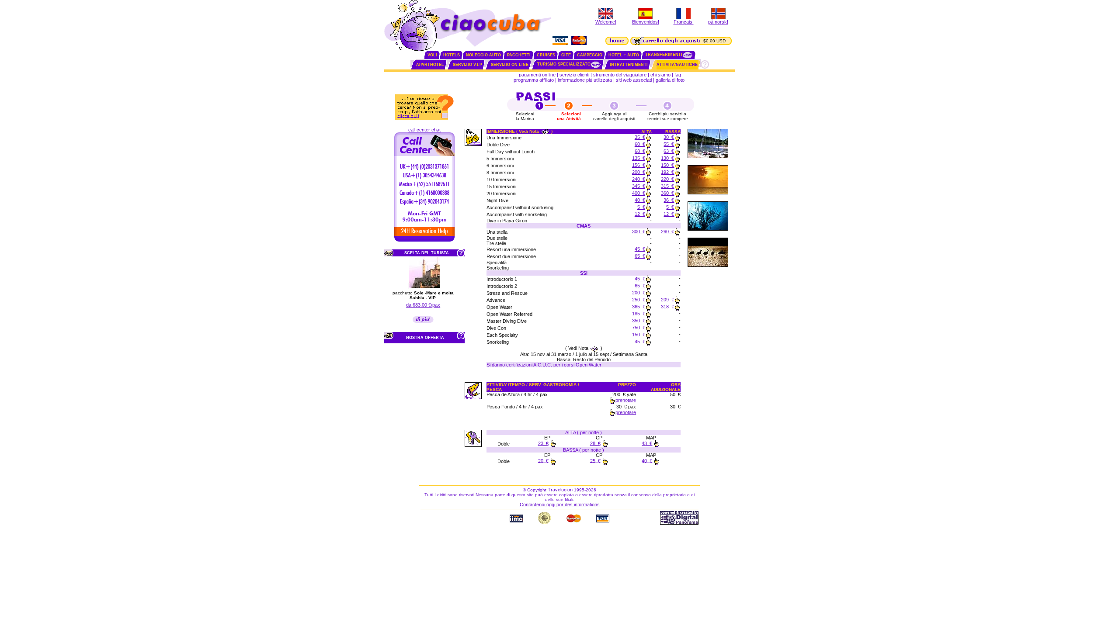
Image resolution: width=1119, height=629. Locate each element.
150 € (667, 165)
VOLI (432, 55)
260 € (667, 231)
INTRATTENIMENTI (629, 64)
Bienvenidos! (645, 21)
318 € (667, 306)
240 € (638, 179)
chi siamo (660, 74)
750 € (638, 327)
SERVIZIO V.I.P (467, 64)
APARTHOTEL (430, 64)
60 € (640, 144)
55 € (669, 144)
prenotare (625, 399)
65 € (640, 256)
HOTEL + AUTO (623, 55)
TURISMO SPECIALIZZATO (564, 64)
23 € (543, 443)
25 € (595, 460)
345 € (638, 186)
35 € (640, 137)
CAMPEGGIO (589, 55)
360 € (667, 193)
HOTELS (451, 55)
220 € (667, 179)
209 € (667, 299)
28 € (595, 443)
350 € (638, 320)
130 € (667, 158)
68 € (640, 151)
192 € (667, 172)
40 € (640, 200)
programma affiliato (534, 80)
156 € (638, 165)
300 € (638, 231)
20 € (543, 460)
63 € (669, 151)
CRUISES (546, 55)
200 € (638, 172)
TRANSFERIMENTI (663, 54)
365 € (638, 306)
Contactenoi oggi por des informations (560, 504)
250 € (638, 299)
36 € (669, 200)
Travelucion (560, 489)
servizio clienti (574, 74)
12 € (640, 214)
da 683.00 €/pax (423, 305)
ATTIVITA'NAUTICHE (677, 64)
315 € (667, 186)
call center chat (424, 129)
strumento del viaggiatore (619, 74)
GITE (566, 55)
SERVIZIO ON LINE (509, 64)
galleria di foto (671, 80)
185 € (638, 313)
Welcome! (605, 21)
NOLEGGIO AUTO (483, 55)
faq (677, 74)
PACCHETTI (519, 55)
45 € (640, 249)
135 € (638, 158)
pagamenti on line (537, 74)
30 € (669, 137)
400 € (638, 193)
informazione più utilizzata (585, 80)
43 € (647, 443)
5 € (641, 207)
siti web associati (634, 80)
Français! (684, 21)
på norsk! (718, 21)
